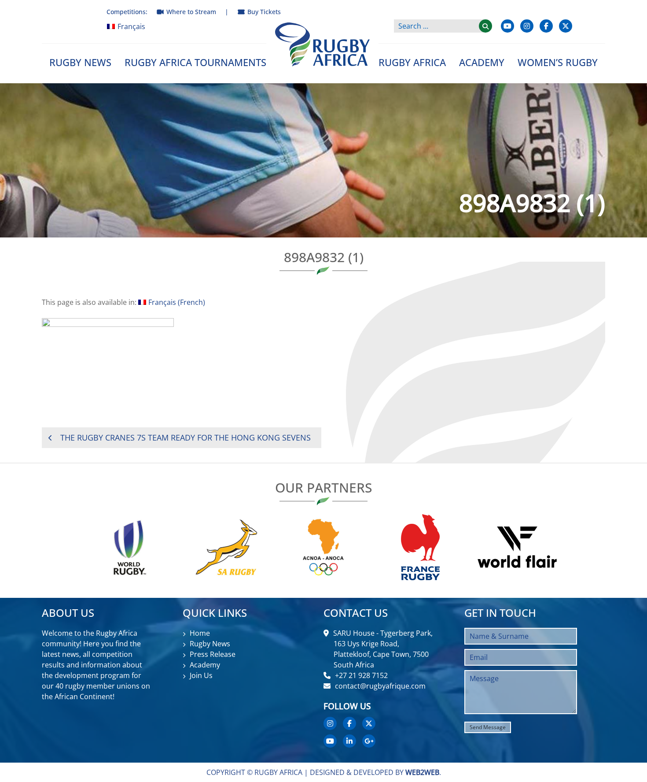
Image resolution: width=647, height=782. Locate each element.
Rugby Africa (412, 62)
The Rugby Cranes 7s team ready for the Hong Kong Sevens (185, 437)
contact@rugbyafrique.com (380, 686)
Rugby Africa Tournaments (195, 62)
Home (200, 633)
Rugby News (80, 62)
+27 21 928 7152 (361, 675)
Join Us (201, 675)
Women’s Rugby (558, 62)
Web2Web (422, 772)
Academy (481, 62)
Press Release (212, 654)
